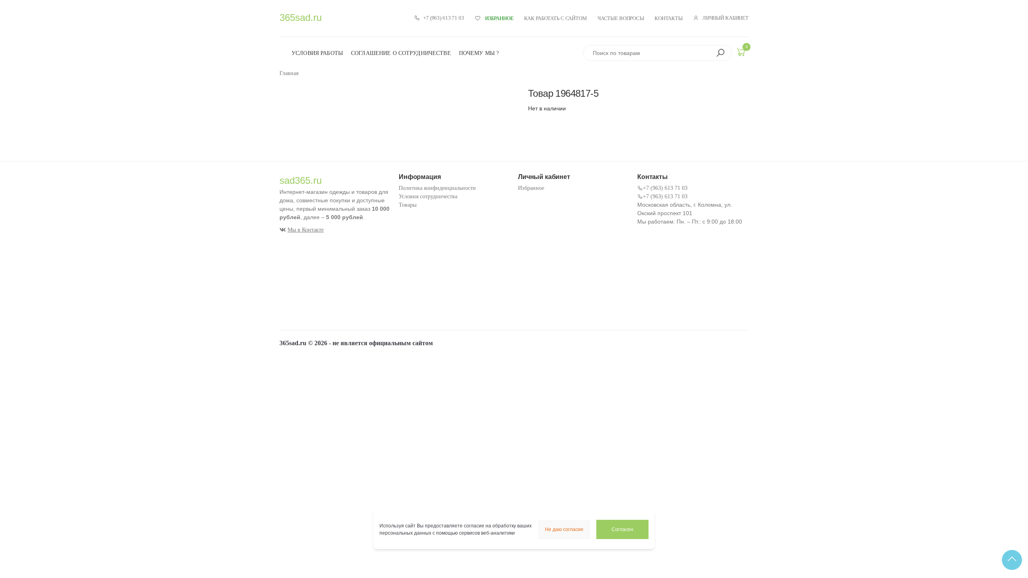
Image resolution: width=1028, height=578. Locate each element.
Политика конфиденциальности (437, 188)
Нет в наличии (547, 108)
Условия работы (317, 53)
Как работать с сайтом (555, 18)
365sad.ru (300, 17)
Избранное (531, 188)
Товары (407, 205)
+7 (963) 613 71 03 (443, 18)
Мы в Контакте (306, 230)
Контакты (669, 18)
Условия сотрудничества (428, 196)
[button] (720, 53)
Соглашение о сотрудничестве (401, 53)
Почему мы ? (479, 53)
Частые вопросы (621, 18)
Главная (288, 73)
